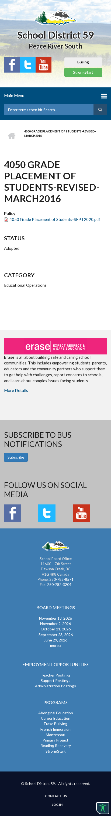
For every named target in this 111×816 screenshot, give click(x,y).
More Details (16, 390)
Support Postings (55, 680)
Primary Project (55, 740)
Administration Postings (55, 686)
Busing (83, 62)
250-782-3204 (59, 584)
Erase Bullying (55, 723)
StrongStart (83, 72)
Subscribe (16, 457)
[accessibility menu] (102, 808)
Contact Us (56, 796)
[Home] (55, 17)
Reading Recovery (55, 745)
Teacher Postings (56, 675)
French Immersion (55, 729)
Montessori (55, 734)
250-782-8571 (61, 579)
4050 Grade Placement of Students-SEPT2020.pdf (54, 219)
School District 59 (55, 35)
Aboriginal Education (55, 713)
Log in (57, 804)
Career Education (55, 718)
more (54, 645)
